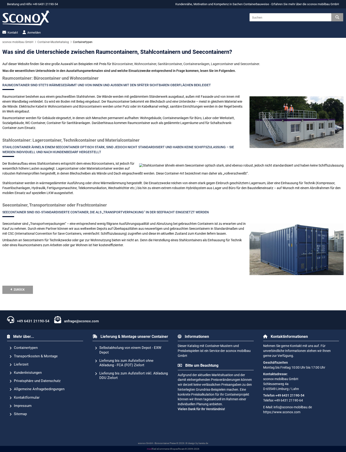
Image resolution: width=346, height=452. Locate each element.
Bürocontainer (122, 64)
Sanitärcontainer (170, 64)
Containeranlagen (196, 64)
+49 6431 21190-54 (32, 321)
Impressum (23, 406)
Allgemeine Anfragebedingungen (39, 389)
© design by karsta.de (197, 443)
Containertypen (26, 348)
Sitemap (20, 414)
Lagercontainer (222, 64)
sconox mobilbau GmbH (323, 4)
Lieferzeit (21, 364)
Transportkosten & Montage (36, 356)
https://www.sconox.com (281, 412)
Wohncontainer (145, 64)
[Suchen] (337, 17)
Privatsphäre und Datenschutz (37, 381)
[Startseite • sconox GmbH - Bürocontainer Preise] (25, 17)
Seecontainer (249, 64)
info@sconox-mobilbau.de (293, 407)
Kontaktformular (27, 397)
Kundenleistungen (28, 372)
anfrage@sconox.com (81, 321)
